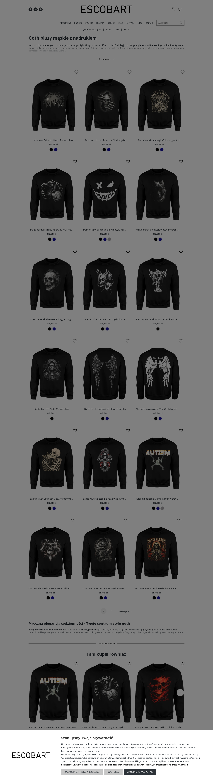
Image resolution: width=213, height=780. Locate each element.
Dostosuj (113, 772)
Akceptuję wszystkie (140, 772)
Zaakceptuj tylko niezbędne (82, 772)
